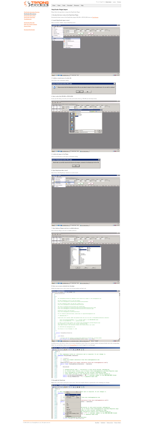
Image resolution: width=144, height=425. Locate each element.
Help (82, 5)
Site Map (97, 422)
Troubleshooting (28, 19)
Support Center (27, 26)
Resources (76, 5)
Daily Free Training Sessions (30, 24)
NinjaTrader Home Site (29, 22)
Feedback (103, 422)
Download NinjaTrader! (29, 29)
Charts (58, 5)
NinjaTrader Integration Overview (31, 12)
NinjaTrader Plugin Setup (30, 15)
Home (54, 5)
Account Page (73, 345)
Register (119, 1)
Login (114, 1)
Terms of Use (110, 422)
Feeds (63, 5)
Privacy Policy (117, 422)
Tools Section (95, 17)
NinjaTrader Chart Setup (29, 17)
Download (69, 5)
